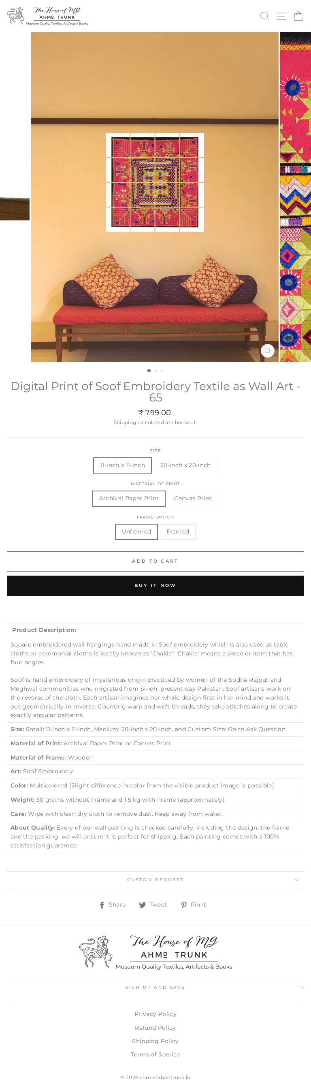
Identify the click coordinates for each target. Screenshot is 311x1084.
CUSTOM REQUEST (155, 879)
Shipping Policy (155, 1041)
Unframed (136, 531)
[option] (155, 197)
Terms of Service (155, 1054)
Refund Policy (155, 1027)
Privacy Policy (155, 1014)
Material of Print (155, 484)
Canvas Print (193, 498)
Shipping (125, 422)
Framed (177, 531)
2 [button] (157, 371)
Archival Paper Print (129, 498)
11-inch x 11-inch (122, 465)
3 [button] (163, 371)
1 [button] (149, 371)
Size (155, 450)
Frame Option (155, 517)
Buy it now (155, 585)
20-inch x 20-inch (185, 465)
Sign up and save (155, 987)
